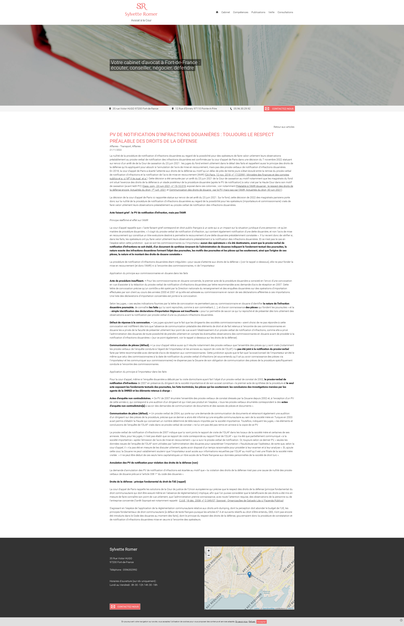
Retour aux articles (284, 126)
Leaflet (256, 608)
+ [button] (209, 551)
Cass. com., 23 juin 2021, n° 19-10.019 (164, 186)
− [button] (209, 555)
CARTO (290, 608)
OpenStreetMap (268, 608)
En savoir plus (241, 621)
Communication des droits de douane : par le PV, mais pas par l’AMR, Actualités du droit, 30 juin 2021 (225, 189)
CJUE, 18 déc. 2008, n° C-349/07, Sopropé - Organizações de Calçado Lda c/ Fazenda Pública (231, 500)
